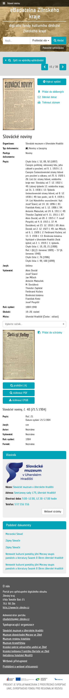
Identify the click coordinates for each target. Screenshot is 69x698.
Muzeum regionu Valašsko (16, 638)
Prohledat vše (40, 40)
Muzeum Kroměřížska (14, 643)
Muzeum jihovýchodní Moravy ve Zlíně (22, 634)
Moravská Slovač (14, 533)
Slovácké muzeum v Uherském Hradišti (23, 630)
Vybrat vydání (53, 81)
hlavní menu (13, 3)
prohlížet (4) (20, 385)
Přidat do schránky (52, 332)
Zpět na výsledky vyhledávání (27, 60)
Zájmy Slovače (13, 540)
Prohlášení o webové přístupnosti (20, 666)
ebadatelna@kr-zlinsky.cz (16, 619)
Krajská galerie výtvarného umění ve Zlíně (25, 647)
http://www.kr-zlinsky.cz (16, 607)
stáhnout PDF (19, 392)
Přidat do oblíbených (53, 91)
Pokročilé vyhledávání (53, 48)
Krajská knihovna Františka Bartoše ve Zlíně (26, 651)
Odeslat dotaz (49, 97)
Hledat (60, 40)
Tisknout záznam (51, 102)
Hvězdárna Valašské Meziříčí (18, 655)
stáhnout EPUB (20, 400)
